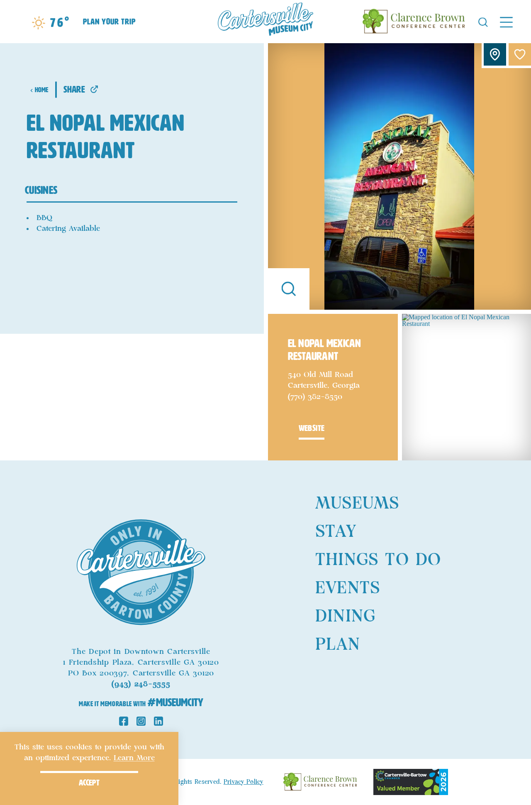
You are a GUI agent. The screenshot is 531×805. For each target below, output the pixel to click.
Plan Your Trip (109, 21)
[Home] (265, 21)
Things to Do (378, 560)
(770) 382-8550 (315, 397)
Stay (335, 532)
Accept (89, 782)
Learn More (134, 758)
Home (42, 89)
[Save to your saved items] (519, 54)
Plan (337, 644)
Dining (345, 616)
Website (312, 428)
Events (347, 588)
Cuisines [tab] (41, 190)
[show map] (495, 54)
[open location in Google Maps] (466, 386)
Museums (357, 503)
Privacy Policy (243, 782)
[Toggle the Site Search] (483, 21)
